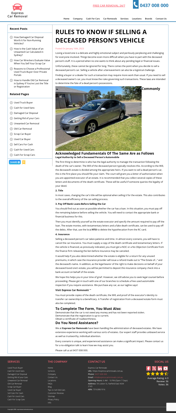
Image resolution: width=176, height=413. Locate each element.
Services (124, 18)
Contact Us (161, 18)
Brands (148, 18)
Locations (136, 18)
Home (66, 18)
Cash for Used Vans (24, 107)
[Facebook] (148, 369)
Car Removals (110, 18)
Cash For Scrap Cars (24, 154)
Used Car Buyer (22, 139)
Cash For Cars (93, 18)
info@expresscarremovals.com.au (108, 377)
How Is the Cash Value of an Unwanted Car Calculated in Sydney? (28, 52)
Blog (50, 386)
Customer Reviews (56, 393)
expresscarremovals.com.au (25, 409)
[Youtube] (165, 369)
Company (77, 18)
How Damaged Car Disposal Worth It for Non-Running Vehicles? (28, 40)
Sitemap (51, 396)
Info (49, 402)
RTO (94, 229)
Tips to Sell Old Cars (56, 390)
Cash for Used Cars (24, 149)
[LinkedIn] (160, 369)
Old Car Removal (23, 128)
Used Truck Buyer (23, 102)
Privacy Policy (53, 399)
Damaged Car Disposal (26, 113)
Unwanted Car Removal (26, 123)
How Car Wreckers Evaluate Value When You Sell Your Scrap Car (32, 62)
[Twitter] (154, 369)
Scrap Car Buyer (22, 133)
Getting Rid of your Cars (26, 118)
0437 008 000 (154, 5)
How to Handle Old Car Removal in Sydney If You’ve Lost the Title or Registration (31, 83)
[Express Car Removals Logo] (17, 16)
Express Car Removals (74, 328)
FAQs (50, 383)
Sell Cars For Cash (23, 144)
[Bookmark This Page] (24, 162)
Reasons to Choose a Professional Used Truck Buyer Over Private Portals (32, 72)
